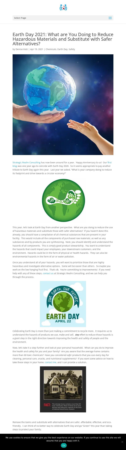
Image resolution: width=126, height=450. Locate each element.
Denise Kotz (22, 49)
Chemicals (51, 49)
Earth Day (62, 49)
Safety (72, 49)
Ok (63, 445)
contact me (50, 362)
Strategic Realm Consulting (26, 162)
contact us (48, 273)
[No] (122, 441)
